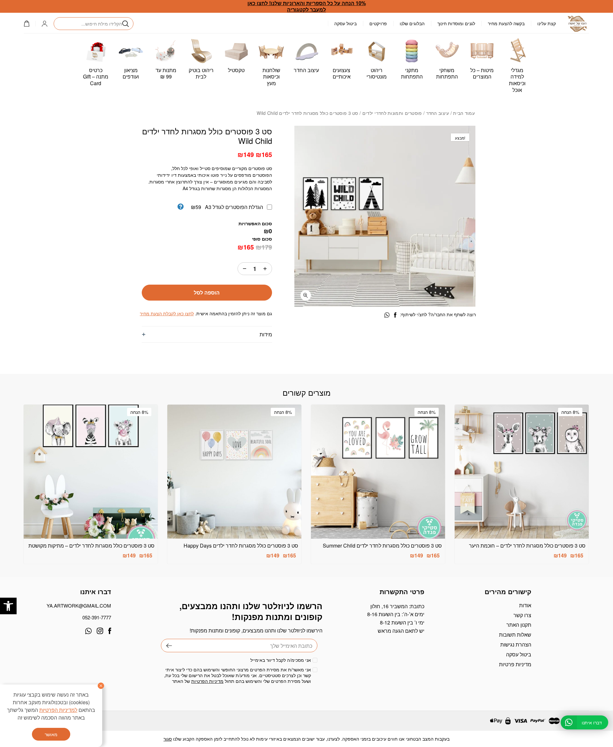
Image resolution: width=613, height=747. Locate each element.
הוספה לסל (207, 292)
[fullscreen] (305, 295)
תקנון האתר (518, 624)
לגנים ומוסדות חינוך (456, 23)
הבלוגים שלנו (412, 23)
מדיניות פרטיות (515, 664)
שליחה (166, 645)
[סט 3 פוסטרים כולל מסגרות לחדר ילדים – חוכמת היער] (522, 472)
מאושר (51, 734)
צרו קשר (522, 615)
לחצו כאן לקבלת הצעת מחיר (167, 313)
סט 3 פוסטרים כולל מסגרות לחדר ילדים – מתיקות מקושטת (91, 545)
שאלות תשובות (515, 634)
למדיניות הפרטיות (58, 709)
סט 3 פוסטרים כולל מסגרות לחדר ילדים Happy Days (241, 545)
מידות (266, 334)
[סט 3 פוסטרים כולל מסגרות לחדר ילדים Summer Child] (378, 472)
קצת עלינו (546, 23)
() (29, 23)
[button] (8, 606)
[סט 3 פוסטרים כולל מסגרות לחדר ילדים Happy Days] (234, 472)
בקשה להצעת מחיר (506, 23)
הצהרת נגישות (515, 644)
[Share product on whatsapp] (387, 315)
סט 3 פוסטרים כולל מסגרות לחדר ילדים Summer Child (382, 545)
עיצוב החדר (437, 113)
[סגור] (101, 686)
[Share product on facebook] (395, 315)
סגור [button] (167, 739)
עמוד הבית (464, 113)
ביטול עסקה (345, 23)
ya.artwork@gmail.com (79, 605)
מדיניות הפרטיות (207, 681)
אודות (525, 605)
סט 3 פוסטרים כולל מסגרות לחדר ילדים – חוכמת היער (527, 545)
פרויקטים (378, 23)
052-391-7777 (96, 617)
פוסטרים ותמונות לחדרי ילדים (392, 113)
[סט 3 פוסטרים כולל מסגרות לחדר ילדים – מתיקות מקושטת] (91, 472)
